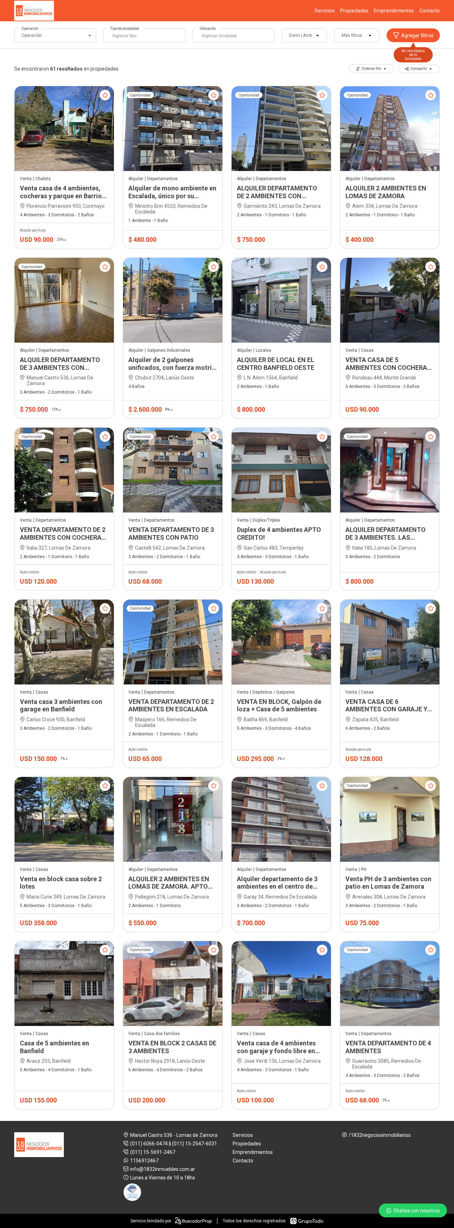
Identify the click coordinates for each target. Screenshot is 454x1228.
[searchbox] (145, 36)
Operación (29, 28)
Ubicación (208, 28)
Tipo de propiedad (124, 28)
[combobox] (144, 35)
